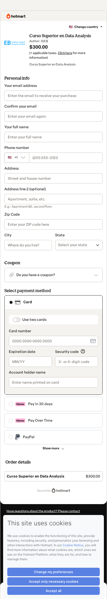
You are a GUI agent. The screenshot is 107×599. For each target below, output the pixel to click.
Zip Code (12, 214)
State (60, 235)
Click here (65, 53)
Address (11, 168)
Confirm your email (20, 106)
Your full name (16, 127)
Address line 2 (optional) (25, 189)
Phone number (16, 148)
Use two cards (34, 319)
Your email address (20, 86)
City (7, 235)
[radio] (11, 302)
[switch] (16, 320)
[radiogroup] (53, 369)
